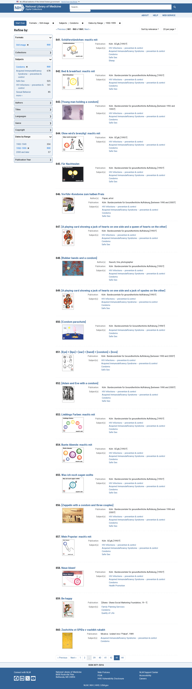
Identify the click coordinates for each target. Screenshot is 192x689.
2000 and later (22, 152)
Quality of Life (107, 613)
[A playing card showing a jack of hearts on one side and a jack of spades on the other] (113, 290)
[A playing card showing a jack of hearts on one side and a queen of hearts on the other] (114, 226)
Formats (19, 37)
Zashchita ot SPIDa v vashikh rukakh (83, 629)
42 (111, 657)
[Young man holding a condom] (79, 101)
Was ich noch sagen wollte (77, 475)
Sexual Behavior (23, 92)
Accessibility (145, 675)
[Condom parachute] (73, 321)
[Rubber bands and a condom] (79, 258)
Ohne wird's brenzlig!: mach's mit (80, 133)
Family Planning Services (112, 607)
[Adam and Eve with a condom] (79, 383)
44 (122, 657)
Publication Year (23, 159)
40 (100, 657)
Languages (20, 116)
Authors (19, 102)
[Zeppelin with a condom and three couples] (87, 505)
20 (168, 29)
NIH (91, 685)
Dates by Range (22, 136)
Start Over (20, 23)
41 (105, 657)
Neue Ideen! (68, 567)
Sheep (112, 60)
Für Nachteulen (70, 163)
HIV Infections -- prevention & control (126, 48)
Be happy (66, 598)
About (145, 15)
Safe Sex (113, 57)
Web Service (168, 15)
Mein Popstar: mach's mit (76, 536)
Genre (18, 123)
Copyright (20, 130)
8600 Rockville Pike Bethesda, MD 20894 (65, 675)
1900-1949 (21, 144)
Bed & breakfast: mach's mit (78, 71)
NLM (86, 685)
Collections (20, 52)
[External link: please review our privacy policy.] (16, 678)
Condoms (113, 54)
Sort (149, 29)
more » (19, 95)
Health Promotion (117, 585)
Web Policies (104, 672)
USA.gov (105, 685)
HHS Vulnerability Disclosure (111, 678)
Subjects (19, 59)
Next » (87, 29)
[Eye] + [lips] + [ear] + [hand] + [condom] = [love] (89, 352)
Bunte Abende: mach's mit (76, 444)
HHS (97, 685)
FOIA (100, 675)
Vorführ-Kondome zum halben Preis (82, 194)
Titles (18, 109)
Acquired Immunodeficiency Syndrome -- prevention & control (137, 51)
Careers (143, 678)
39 (94, 657)
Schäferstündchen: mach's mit (79, 39)
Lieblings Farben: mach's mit (78, 414)
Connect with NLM (22, 672)
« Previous (61, 29)
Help (155, 15)
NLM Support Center (148, 672)
